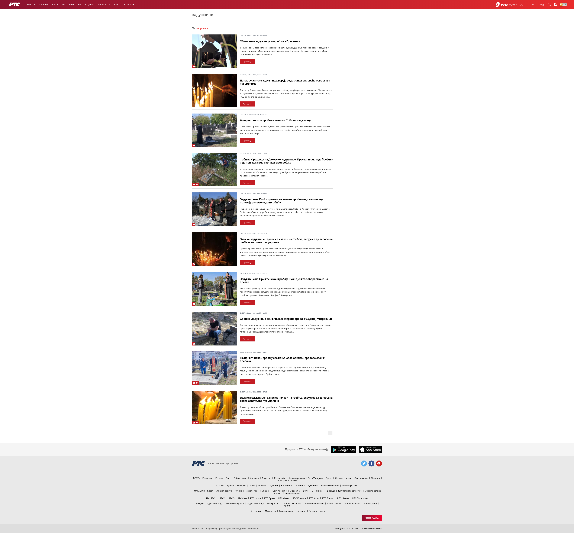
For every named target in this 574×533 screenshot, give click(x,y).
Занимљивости (224, 490)
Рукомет (274, 485)
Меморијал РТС (350, 485)
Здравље (295, 490)
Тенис (252, 485)
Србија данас (240, 478)
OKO (55, 4)
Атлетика (300, 485)
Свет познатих (280, 490)
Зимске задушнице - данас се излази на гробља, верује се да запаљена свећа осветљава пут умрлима (286, 240)
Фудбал (230, 485)
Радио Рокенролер (314, 503)
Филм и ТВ (308, 490)
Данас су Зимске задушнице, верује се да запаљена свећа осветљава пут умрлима (285, 82)
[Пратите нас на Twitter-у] (364, 463)
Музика (238, 490)
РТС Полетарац (360, 498)
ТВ (79, 4)
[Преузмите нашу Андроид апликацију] (343, 449)
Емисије (104, 4)
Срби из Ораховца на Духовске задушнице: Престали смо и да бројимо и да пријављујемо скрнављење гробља (286, 161)
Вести (31, 4)
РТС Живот (284, 498)
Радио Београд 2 (235, 503)
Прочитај (247, 61)
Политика (207, 478)
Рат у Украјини (315, 478)
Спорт (43, 4)
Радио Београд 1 (214, 503)
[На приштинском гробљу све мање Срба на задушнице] (214, 130)
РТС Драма (269, 498)
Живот (210, 490)
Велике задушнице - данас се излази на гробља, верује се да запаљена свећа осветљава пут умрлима (286, 399)
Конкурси (301, 511)
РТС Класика (299, 498)
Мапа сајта (372, 518)
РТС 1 (214, 498)
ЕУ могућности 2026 (287, 480)
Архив (287, 505)
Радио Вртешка (353, 503)
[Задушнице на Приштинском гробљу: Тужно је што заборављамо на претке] (214, 289)
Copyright (211, 528)
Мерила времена (296, 478)
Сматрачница (361, 478)
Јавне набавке (286, 511)
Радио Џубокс (334, 503)
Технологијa (251, 490)
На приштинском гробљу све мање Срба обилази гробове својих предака (282, 359)
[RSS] (555, 4)
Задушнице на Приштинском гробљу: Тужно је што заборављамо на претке (284, 280)
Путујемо (265, 490)
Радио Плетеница (292, 503)
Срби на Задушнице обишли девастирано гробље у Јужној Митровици (286, 319)
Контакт (258, 511)
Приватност (198, 528)
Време (329, 478)
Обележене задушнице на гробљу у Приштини (270, 41)
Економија (279, 478)
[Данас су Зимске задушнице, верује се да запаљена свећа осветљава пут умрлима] (214, 90)
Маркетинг (270, 511)
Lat (532, 4)
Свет (228, 478)
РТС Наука (255, 498)
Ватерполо (286, 485)
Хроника (254, 478)
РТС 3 (232, 498)
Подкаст (375, 478)
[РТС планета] (509, 4)
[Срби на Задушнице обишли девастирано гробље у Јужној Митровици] (214, 329)
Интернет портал (317, 511)
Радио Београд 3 (255, 503)
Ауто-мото (313, 485)
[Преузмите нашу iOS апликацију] (370, 449)
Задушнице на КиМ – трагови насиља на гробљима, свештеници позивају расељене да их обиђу (281, 201)
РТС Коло (314, 498)
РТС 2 (223, 498)
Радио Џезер (370, 503)
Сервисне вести (343, 478)
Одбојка (262, 485)
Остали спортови (330, 485)
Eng (542, 4)
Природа (330, 490)
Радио (89, 4)
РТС (116, 4)
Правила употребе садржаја (232, 528)
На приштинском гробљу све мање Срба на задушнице (275, 120)
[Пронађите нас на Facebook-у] (371, 463)
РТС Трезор (328, 498)
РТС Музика (343, 498)
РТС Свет (242, 498)
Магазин (68, 4)
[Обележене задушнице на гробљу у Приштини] (214, 51)
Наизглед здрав (291, 493)
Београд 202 (274, 503)
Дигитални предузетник (350, 490)
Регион (219, 478)
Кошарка (241, 485)
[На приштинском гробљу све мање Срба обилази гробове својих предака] (214, 368)
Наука (319, 490)
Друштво (266, 478)
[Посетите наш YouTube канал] (379, 463)
